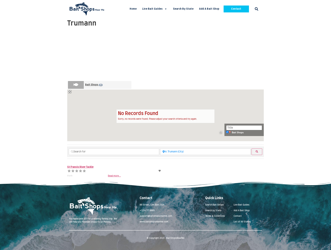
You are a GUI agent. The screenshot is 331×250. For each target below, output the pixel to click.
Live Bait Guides (152, 9)
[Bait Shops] (76, 85)
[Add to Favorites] (160, 171)
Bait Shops (93, 85)
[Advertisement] (165, 54)
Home (133, 9)
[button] (256, 9)
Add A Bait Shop (209, 9)
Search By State (183, 9)
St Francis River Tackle (80, 167)
